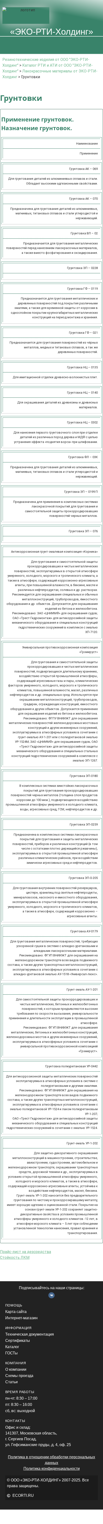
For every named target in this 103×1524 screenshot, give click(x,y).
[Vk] (51, 1295)
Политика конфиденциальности (51, 1468)
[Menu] (51, 45)
